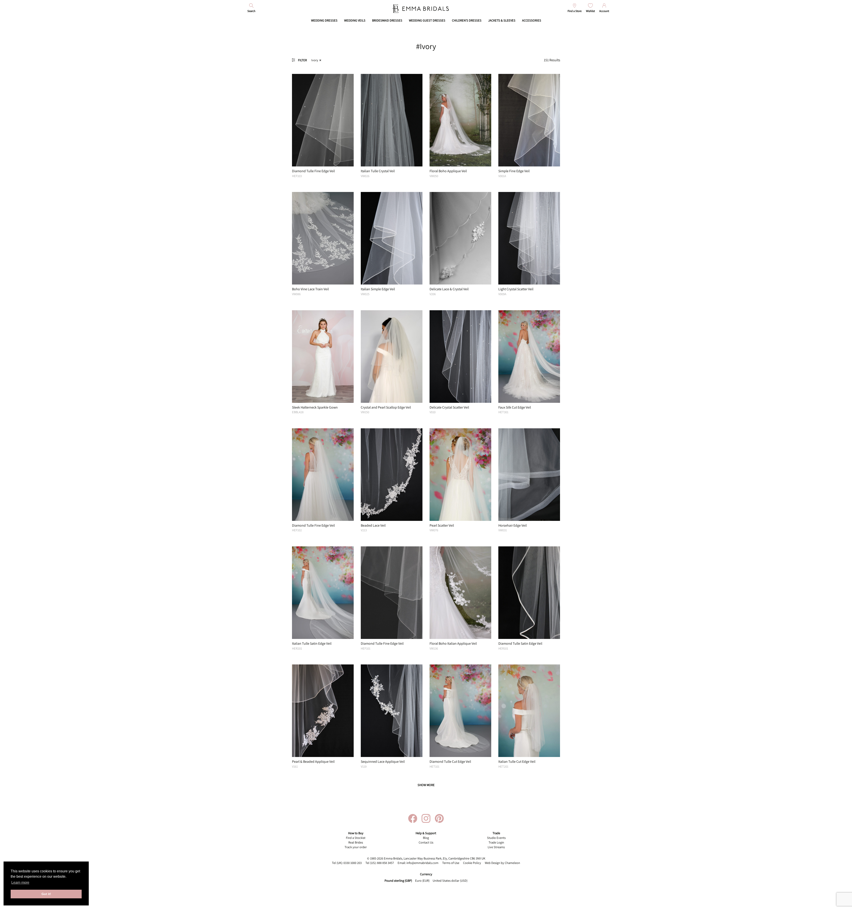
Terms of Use (450, 863)
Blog (426, 838)
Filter (302, 60)
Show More (426, 785)
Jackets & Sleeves (501, 20)
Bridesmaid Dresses (387, 20)
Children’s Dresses (466, 20)
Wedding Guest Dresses (427, 20)
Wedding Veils (354, 20)
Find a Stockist (355, 838)
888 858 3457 (385, 863)
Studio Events (496, 838)
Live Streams (496, 847)
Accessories (531, 20)
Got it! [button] (46, 894)
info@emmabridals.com (422, 863)
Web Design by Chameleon (502, 863)
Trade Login (496, 842)
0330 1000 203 (352, 863)
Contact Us (426, 842)
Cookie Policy (472, 863)
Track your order (356, 847)
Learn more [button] (20, 882)
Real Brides (355, 842)
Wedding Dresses (324, 20)
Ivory (314, 60)
